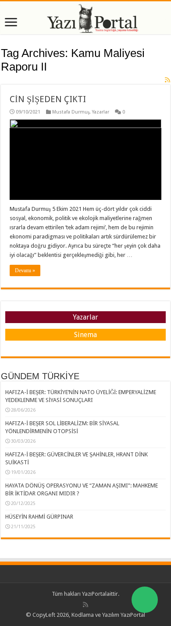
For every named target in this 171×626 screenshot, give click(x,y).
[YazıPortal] (85, 17)
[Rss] (85, 604)
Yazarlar (100, 112)
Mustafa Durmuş (70, 112)
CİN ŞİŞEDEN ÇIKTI (48, 99)
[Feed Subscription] (167, 79)
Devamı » (25, 270)
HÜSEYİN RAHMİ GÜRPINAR (39, 516)
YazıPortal (94, 593)
